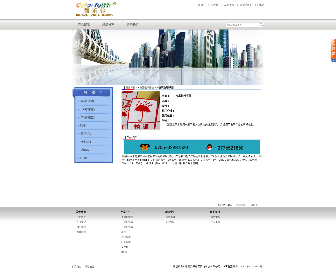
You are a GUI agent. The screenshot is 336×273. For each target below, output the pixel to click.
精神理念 (81, 232)
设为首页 (229, 4)
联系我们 (245, 4)
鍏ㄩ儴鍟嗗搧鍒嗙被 (93, 93)
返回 (253, 205)
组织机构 (81, 227)
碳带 (83, 125)
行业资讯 (170, 222)
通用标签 (86, 133)
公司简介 (81, 217)
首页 (200, 4)
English (259, 4)
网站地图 (89, 266)
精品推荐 (108, 24)
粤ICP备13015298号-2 (252, 266)
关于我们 (132, 24)
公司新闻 (170, 217)
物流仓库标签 (147, 87)
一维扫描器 (87, 109)
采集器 (84, 150)
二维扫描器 (87, 117)
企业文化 (81, 222)
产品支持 (215, 222)
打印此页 (240, 205)
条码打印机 (87, 101)
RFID (83, 158)
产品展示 (84, 24)
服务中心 (215, 217)
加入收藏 (213, 4)
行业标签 (86, 141)
